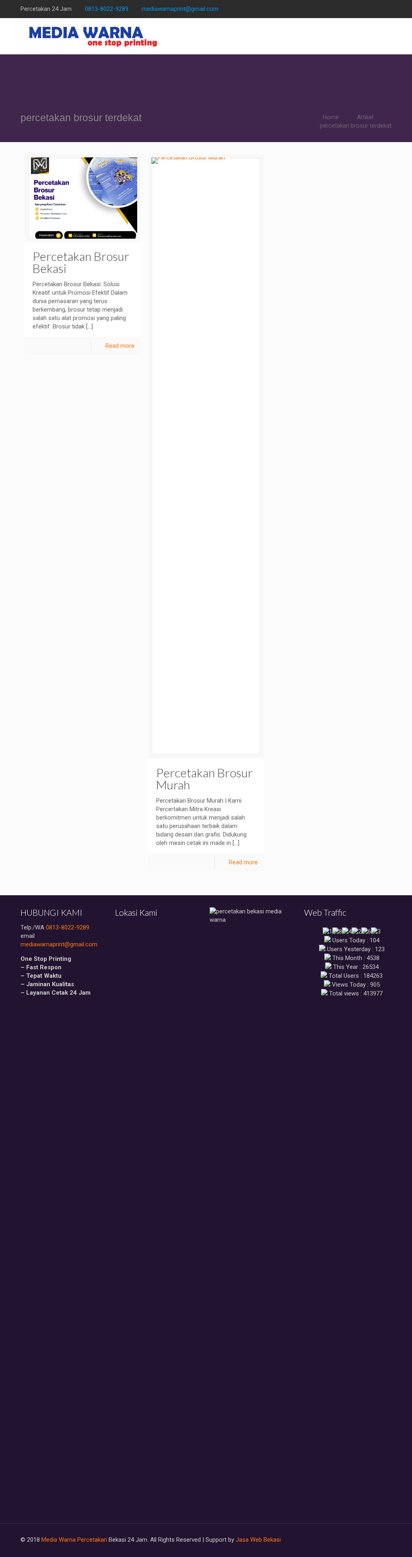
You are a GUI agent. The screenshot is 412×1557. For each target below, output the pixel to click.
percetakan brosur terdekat (355, 125)
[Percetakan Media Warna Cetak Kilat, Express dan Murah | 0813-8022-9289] (94, 36)
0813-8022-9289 (106, 8)
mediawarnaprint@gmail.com (180, 8)
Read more (119, 345)
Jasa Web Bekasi (258, 1539)
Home (331, 117)
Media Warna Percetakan (74, 1539)
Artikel (365, 117)
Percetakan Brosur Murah (204, 778)
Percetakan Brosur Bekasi (81, 262)
